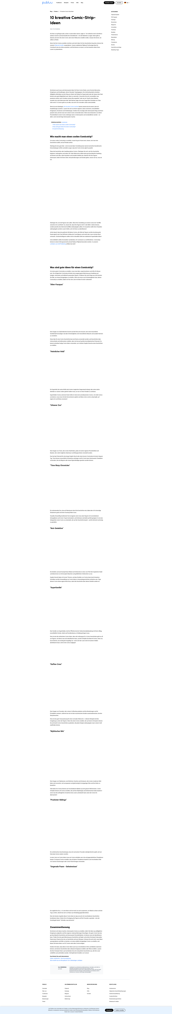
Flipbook (67, 988)
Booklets (113, 32)
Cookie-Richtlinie (113, 996)
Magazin (67, 993)
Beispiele (44, 996)
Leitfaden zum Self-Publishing (58, 244)
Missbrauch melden (114, 1001)
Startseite (44, 988)
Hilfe (88, 991)
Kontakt (89, 993)
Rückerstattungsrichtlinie (115, 998)
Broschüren (114, 22)
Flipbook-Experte (115, 14)
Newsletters (114, 37)
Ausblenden (64, 122)
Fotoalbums (114, 42)
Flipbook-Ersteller (59, 45)
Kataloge (113, 19)
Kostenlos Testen (109, 2)
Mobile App (67, 998)
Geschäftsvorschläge (116, 47)
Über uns (44, 991)
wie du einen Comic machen (71, 106)
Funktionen (45, 993)
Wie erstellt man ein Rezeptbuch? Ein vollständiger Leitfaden (66, 960)
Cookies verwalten (119, 1010)
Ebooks (56, 11)
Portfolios (113, 29)
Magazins (113, 24)
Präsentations (114, 34)
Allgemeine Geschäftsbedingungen (117, 991)
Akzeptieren (109, 1010)
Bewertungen (45, 998)
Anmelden (119, 2)
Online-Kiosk (68, 996)
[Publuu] (47, 2)
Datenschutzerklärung (114, 993)
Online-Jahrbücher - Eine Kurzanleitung (60, 958)
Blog (51, 11)
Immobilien (114, 27)
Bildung (113, 39)
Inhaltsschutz (112, 988)
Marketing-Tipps (115, 49)
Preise (43, 1001)
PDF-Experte (114, 17)
